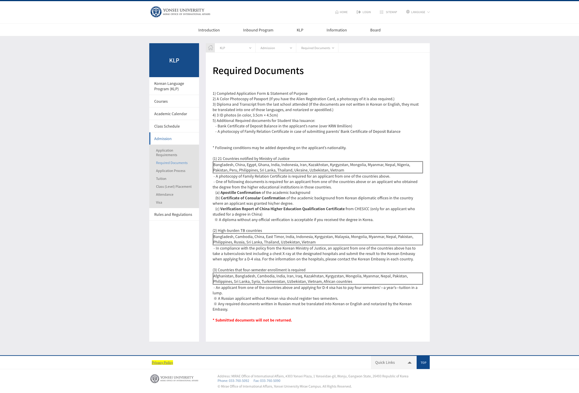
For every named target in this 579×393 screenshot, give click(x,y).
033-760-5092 (239, 380)
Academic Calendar (170, 113)
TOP (423, 362)
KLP (300, 30)
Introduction (209, 30)
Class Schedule (167, 126)
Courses (161, 101)
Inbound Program (258, 30)
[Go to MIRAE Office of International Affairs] (180, 11)
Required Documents (172, 162)
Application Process (170, 170)
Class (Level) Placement (174, 186)
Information (337, 30)
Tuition (161, 178)
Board (375, 30)
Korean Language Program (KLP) (169, 86)
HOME (344, 12)
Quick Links (385, 362)
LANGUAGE (418, 12)
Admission (163, 138)
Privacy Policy (162, 362)
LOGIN (367, 12)
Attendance (164, 194)
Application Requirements (166, 152)
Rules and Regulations (173, 214)
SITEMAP (391, 12)
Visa (159, 202)
